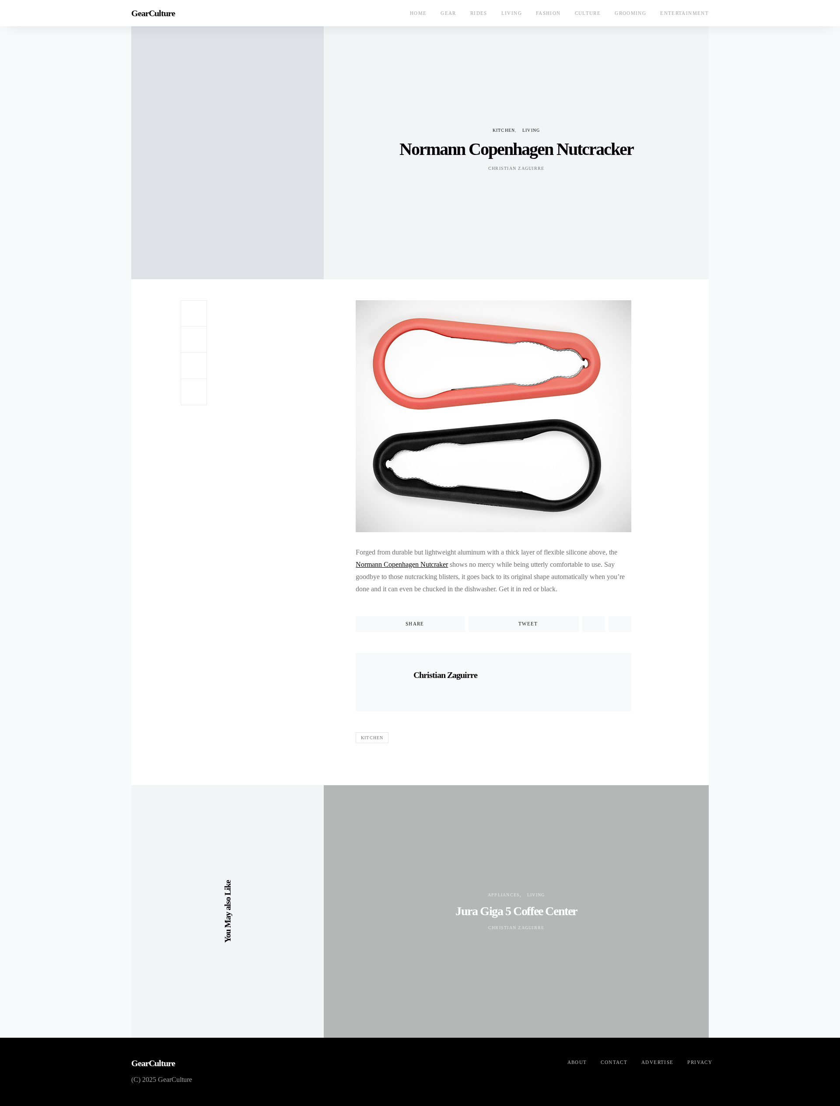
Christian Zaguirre (516, 168)
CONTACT (614, 1062)
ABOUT (577, 1062)
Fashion (548, 13)
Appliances (504, 894)
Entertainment (684, 13)
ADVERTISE (657, 1062)
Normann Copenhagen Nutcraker (402, 564)
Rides (478, 13)
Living (511, 13)
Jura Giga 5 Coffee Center (516, 911)
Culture (588, 13)
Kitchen (504, 130)
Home (418, 13)
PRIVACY (699, 1062)
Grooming (630, 13)
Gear (448, 13)
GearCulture (153, 13)
